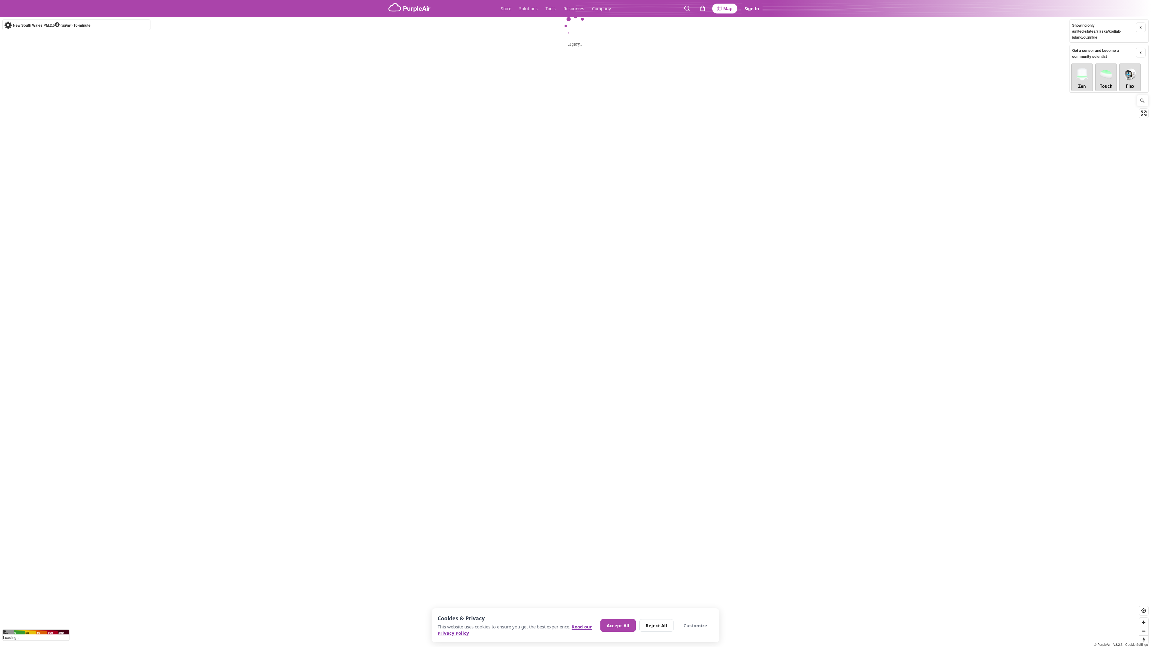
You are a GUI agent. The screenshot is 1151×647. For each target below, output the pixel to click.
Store (506, 8)
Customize (695, 625)
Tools (551, 8)
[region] (575, 332)
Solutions (528, 8)
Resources (574, 8)
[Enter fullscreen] (1143, 113)
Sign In (752, 8)
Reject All (656, 625)
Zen (1082, 86)
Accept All (618, 625)
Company (601, 8)
